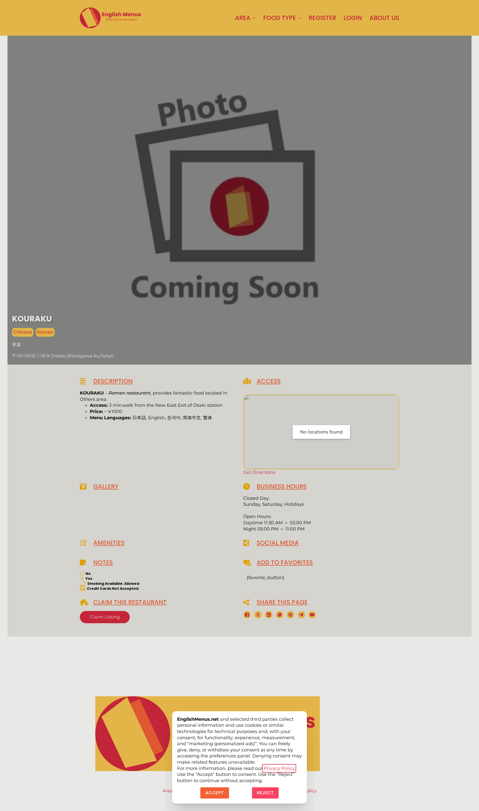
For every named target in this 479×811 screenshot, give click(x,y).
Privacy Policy (279, 768)
